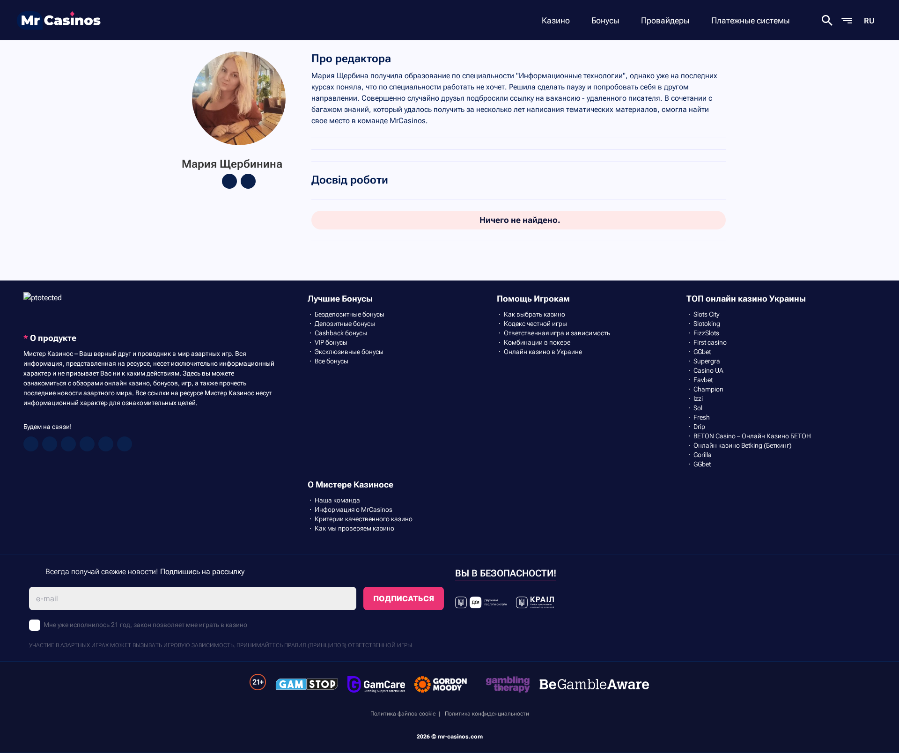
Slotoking (706, 323)
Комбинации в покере (537, 342)
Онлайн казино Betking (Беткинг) (742, 445)
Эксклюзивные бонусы (349, 351)
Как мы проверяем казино (354, 528)
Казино (556, 20)
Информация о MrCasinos (353, 509)
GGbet (702, 351)
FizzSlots (706, 333)
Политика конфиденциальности (487, 713)
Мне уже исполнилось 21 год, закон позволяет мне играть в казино (145, 624)
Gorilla (702, 454)
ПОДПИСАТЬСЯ (403, 598)
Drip (699, 426)
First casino (710, 342)
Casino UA (708, 370)
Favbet (703, 380)
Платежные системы (750, 20)
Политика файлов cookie (402, 713)
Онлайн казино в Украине (543, 351)
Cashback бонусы (341, 333)
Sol (697, 408)
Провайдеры (665, 20)
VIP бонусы (331, 342)
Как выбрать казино (534, 314)
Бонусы (605, 20)
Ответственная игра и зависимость (557, 333)
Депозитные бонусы (345, 323)
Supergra (706, 361)
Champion (708, 389)
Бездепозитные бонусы (349, 314)
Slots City (706, 314)
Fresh (701, 417)
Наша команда (337, 500)
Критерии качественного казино (364, 519)
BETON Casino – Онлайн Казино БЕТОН (752, 436)
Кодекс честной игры (535, 323)
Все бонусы (331, 361)
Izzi (698, 398)
